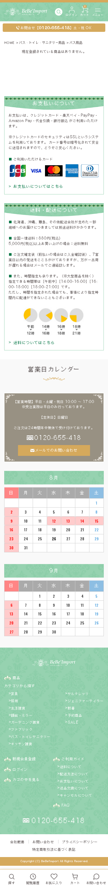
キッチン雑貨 (21, 744)
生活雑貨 (18, 708)
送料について (71, 766)
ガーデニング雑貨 (25, 722)
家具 (14, 693)
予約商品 (75, 715)
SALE (73, 722)
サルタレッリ (78, 693)
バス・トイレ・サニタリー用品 (42, 42)
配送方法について (74, 774)
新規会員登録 (24, 759)
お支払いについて (74, 781)
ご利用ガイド (73, 759)
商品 (16, 678)
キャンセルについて (76, 795)
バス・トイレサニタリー (31, 736)
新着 (71, 708)
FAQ (66, 805)
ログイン (20, 769)
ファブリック (22, 729)
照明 (14, 701)
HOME (9, 42)
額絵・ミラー (22, 715)
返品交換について (74, 788)
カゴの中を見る (26, 779)
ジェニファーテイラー (86, 701)
